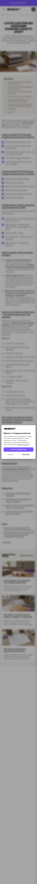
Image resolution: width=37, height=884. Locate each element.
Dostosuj (26, 454)
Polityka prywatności (23, 444)
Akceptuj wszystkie (18, 449)
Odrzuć (11, 454)
